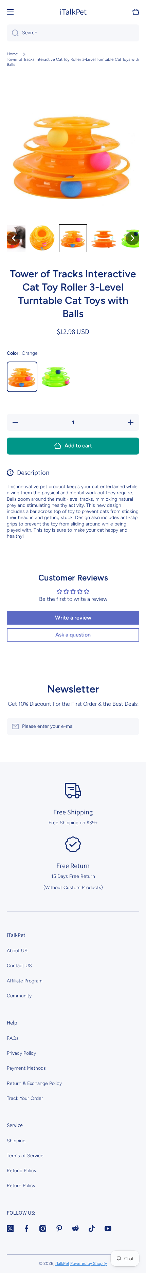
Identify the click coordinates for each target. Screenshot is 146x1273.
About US (17, 951)
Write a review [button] (73, 617)
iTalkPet (62, 1263)
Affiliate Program (24, 981)
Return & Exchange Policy (34, 1083)
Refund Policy (21, 1171)
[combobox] (73, 32)
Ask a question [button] (73, 634)
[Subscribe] (130, 726)
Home (12, 54)
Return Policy (21, 1185)
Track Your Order (25, 1098)
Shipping (16, 1141)
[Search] (13, 32)
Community (19, 996)
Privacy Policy (21, 1053)
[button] (135, 11)
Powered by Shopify (88, 1263)
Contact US (19, 965)
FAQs (13, 1038)
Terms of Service (25, 1156)
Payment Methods (26, 1068)
